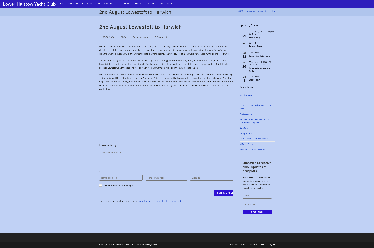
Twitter (243, 244)
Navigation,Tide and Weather (252, 149)
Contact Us (253, 244)
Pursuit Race (255, 46)
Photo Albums (246, 114)
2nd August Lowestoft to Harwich (260, 11)
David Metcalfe (140, 37)
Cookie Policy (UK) (267, 244)
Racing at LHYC (246, 133)
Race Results (245, 128)
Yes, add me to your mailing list (118, 185)
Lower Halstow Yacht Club (29, 4)
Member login (246, 95)
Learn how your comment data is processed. (159, 201)
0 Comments (161, 37)
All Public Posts (246, 144)
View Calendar (246, 86)
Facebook (234, 244)
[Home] (235, 11)
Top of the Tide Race (259, 55)
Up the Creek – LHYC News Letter (254, 138)
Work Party (254, 79)
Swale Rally (254, 37)
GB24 (123, 37)
